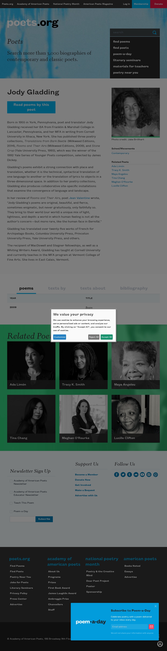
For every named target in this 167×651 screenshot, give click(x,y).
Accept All (106, 337)
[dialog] (83, 325)
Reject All (94, 337)
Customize (59, 337)
